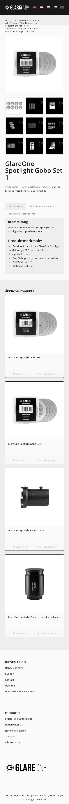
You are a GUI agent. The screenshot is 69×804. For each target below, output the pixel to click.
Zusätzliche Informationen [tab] (43, 206)
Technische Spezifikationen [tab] (22, 213)
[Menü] (62, 7)
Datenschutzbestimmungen (20, 691)
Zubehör (10, 736)
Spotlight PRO (39, 190)
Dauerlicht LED (13, 724)
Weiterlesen (21, 373)
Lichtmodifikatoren (15, 730)
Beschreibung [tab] (16, 206)
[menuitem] (18, 7)
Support (9, 673)
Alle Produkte (12, 742)
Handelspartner (14, 667)
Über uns (10, 685)
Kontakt (9, 679)
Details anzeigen (48, 373)
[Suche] (18, 7)
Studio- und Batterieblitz (18, 718)
